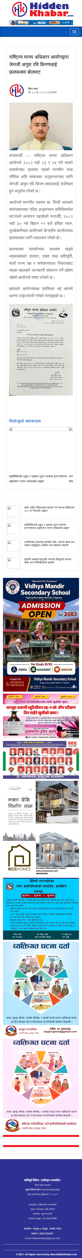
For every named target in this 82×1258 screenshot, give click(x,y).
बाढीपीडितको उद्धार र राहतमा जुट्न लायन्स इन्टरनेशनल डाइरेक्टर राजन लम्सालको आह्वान (46, 526)
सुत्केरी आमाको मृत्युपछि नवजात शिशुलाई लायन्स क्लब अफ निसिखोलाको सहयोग (47, 560)
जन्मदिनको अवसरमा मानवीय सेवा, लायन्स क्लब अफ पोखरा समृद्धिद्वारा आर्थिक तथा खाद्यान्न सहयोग (49, 543)
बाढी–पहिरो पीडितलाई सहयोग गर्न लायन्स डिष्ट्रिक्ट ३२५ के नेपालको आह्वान (49, 508)
